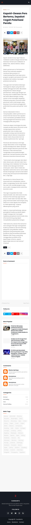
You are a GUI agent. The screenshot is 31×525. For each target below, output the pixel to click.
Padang (23, 435)
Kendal (17, 428)
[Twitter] (11, 32)
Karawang (6, 428)
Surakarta (12, 449)
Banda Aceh (12, 416)
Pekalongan (7, 440)
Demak (5, 425)
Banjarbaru (6, 418)
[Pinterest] (14, 32)
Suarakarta (19, 519)
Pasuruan (13, 437)
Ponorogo (6, 442)
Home (4, 9)
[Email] (18, 32)
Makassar (20, 433)
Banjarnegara (14, 418)
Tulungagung (14, 452)
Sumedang (23, 447)
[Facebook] (8, 32)
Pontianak (12, 442)
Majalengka (13, 433)
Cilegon (11, 423)
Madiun (19, 430)
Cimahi (17, 423)
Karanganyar (19, 425)
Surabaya (6, 449)
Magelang (6, 433)
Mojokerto (6, 435)
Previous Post (5, 303)
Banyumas (6, 421)
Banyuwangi (14, 421)
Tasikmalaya (20, 449)
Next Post (26, 303)
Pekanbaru (14, 440)
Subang (11, 447)
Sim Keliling (15, 399)
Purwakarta (6, 445)
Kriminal (15, 397)
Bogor (20, 421)
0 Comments (18, 27)
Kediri (12, 428)
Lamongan (6, 430)
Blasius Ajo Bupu (14, 370)
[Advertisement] (15, 473)
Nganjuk (12, 435)
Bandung (19, 416)
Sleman (20, 445)
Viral (15, 402)
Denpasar (11, 425)
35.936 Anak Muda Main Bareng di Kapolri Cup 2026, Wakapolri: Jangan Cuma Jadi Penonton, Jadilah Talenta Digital (19, 353)
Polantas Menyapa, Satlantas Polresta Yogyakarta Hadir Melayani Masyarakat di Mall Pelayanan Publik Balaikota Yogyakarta (19, 330)
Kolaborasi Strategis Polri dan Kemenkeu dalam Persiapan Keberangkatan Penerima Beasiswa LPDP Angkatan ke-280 (19, 342)
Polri (8, 9)
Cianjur (25, 421)
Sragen (5, 447)
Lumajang (13, 430)
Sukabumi (17, 447)
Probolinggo (19, 442)
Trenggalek (6, 452)
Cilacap (6, 423)
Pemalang (20, 440)
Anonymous (12, 376)
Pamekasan (6, 437)
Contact (21, 522)
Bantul (20, 418)
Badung (6, 416)
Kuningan (23, 428)
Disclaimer (15, 522)
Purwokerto (13, 445)
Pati (19, 437)
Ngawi (17, 435)
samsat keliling (15, 404)
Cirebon (22, 423)
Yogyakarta (22, 452)
